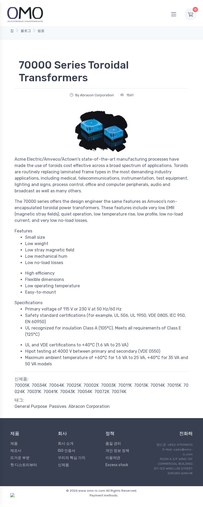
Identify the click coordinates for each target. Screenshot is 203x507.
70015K (174, 385)
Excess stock (116, 465)
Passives (57, 406)
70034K (39, 385)
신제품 (63, 465)
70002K (91, 385)
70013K (141, 385)
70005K (22, 385)
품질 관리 (113, 443)
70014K (157, 385)
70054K (84, 391)
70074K (119, 391)
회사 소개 (65, 443)
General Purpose (31, 406)
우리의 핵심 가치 (71, 458)
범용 (41, 31)
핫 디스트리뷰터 (23, 465)
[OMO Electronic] (25, 14)
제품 (14, 443)
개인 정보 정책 (117, 450)
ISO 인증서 (66, 450)
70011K (125, 385)
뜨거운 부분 (20, 458)
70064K (56, 385)
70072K (101, 391)
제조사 (15, 450)
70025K (73, 385)
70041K (50, 391)
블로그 (26, 31)
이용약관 (112, 458)
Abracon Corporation (89, 406)
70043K (67, 391)
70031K (34, 391)
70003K (108, 385)
